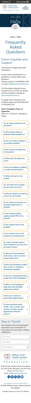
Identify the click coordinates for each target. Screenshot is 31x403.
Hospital (5, 2)
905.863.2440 (18, 371)
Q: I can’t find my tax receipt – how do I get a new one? (15, 186)
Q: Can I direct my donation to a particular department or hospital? (15, 204)
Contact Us (16, 383)
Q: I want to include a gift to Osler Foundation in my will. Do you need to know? (15, 244)
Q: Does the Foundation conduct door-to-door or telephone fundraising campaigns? (15, 267)
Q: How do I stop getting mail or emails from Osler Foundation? (15, 277)
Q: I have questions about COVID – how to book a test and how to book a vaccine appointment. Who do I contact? (14, 309)
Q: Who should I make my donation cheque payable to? (14, 133)
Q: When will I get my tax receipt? (13, 177)
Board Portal (23, 383)
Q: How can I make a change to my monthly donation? (15, 142)
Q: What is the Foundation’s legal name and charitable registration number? (14, 287)
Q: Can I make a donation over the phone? (14, 124)
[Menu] (25, 8)
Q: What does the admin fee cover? (14, 159)
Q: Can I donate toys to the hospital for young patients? (14, 234)
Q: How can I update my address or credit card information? (15, 168)
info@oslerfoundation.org (18, 84)
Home (13, 17)
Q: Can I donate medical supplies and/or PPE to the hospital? (13, 216)
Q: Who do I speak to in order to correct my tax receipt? (15, 195)
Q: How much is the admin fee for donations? (14, 151)
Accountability (8, 383)
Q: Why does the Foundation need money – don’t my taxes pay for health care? (14, 255)
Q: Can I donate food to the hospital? (14, 226)
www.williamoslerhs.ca (10, 95)
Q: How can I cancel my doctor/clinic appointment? (13, 297)
